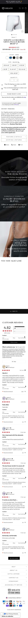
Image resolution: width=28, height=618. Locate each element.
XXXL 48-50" (14, 73)
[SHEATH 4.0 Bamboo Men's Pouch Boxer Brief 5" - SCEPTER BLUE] (12, 295)
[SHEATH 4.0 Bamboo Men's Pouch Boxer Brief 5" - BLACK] (13, 295)
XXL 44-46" (22, 69)
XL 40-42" (13, 69)
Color (14, 54)
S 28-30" (14, 65)
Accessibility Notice (13, 585)
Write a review (13, 342)
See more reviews (14, 558)
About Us (13, 570)
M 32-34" (21, 65)
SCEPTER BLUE (10, 57)
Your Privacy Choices (12, 614)
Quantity (14, 77)
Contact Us (13, 577)
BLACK (14, 57)
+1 (17, 295)
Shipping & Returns (14, 140)
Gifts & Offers (14, 574)
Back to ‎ (15, 311)
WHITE (7, 57)
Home (13, 37)
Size (12, 62)
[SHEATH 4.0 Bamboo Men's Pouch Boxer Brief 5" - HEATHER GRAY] (15, 295)
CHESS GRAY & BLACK (20, 57)
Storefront (13, 581)
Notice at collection (7, 616)
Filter (15, 361)
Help (14, 566)
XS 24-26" (6, 65)
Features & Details (14, 136)
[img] (20, 347)
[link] (14, 47)
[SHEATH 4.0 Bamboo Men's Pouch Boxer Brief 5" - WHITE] (10, 295)
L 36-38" (5, 69)
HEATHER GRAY (17, 57)
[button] (11, 34)
